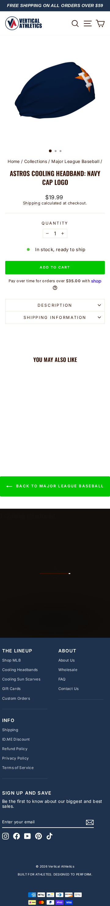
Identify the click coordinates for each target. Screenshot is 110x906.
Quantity (55, 223)
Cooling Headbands (20, 669)
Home (14, 161)
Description (55, 305)
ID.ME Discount (16, 739)
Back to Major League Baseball (59, 486)
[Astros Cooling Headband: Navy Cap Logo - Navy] (24, 440)
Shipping (31, 203)
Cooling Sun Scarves (21, 679)
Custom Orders (16, 698)
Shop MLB (11, 660)
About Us (66, 660)
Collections (35, 161)
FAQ (62, 679)
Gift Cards (11, 688)
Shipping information (55, 317)
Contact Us (68, 688)
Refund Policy (15, 748)
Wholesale (67, 669)
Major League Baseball (75, 161)
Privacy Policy (15, 758)
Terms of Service (18, 767)
